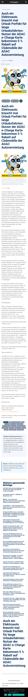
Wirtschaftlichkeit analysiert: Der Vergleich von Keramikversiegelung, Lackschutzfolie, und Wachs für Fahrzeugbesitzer (13, 586)
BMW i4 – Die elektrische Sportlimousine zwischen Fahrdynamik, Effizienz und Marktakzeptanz (14, 501)
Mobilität (11, 427)
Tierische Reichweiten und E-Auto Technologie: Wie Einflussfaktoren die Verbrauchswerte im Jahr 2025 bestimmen (13, 536)
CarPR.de (21, 468)
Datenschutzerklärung (18, 694)
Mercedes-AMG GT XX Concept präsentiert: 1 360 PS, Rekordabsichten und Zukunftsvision (14, 593)
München (4, 188)
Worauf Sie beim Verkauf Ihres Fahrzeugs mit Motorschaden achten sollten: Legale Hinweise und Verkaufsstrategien (13, 607)
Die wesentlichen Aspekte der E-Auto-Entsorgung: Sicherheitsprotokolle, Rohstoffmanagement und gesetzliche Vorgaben (14, 544)
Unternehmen (12, 429)
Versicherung (20, 429)
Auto (23, 422)
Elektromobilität (6, 426)
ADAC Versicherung (15, 422)
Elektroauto (12, 424)
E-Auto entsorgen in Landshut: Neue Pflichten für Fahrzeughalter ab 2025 (13, 562)
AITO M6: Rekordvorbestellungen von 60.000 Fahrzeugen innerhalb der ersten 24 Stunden (13, 490)
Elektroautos (20, 424)
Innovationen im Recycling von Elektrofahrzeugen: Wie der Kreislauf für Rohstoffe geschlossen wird (13, 550)
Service (23, 427)
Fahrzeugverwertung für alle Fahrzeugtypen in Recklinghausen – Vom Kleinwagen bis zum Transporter (13, 521)
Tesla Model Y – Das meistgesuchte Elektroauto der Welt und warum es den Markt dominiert (14, 507)
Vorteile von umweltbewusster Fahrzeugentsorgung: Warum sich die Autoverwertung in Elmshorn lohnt (13, 568)
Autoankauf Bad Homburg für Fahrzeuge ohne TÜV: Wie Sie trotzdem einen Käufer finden (14, 574)
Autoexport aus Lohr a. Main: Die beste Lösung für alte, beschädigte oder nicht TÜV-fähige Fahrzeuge (14, 600)
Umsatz (6, 429)
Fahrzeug (14, 426)
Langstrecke (5, 427)
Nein (10, 694)
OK (5, 694)
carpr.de (11, 60)
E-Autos (7, 424)
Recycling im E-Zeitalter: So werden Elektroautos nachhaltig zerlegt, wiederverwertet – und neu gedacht (13, 557)
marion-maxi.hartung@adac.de (10, 411)
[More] (20, 100)
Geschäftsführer (21, 426)
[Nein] (26, 692)
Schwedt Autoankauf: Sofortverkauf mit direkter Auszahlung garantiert (13, 580)
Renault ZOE (18, 427)
